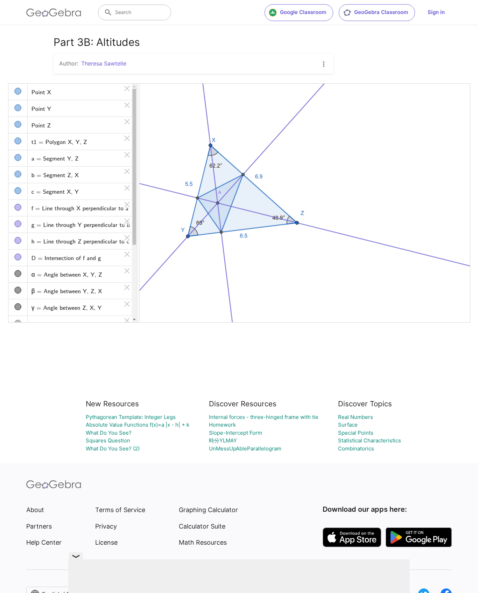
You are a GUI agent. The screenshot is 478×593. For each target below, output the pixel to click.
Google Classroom (303, 12)
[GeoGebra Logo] (53, 12)
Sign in (436, 12)
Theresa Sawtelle (103, 63)
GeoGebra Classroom (381, 12)
